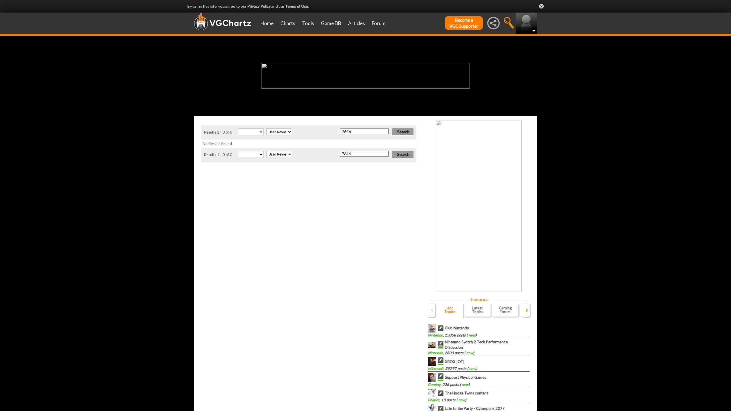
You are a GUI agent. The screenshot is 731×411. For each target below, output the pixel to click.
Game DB (331, 23)
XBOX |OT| (455, 361)
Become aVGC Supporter (463, 23)
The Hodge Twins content (466, 393)
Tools (308, 23)
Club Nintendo (457, 328)
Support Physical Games (465, 377)
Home (267, 23)
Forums (478, 299)
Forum (378, 23)
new (471, 335)
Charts (287, 23)
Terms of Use (296, 6)
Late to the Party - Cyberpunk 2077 (475, 408)
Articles (356, 23)
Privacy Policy (259, 6)
